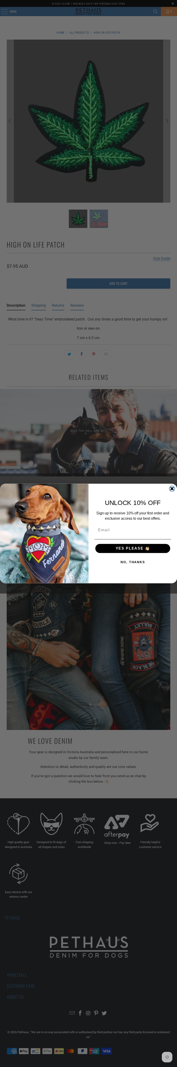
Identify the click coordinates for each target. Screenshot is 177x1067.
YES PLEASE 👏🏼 (133, 548)
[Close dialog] (172, 488)
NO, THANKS (133, 562)
